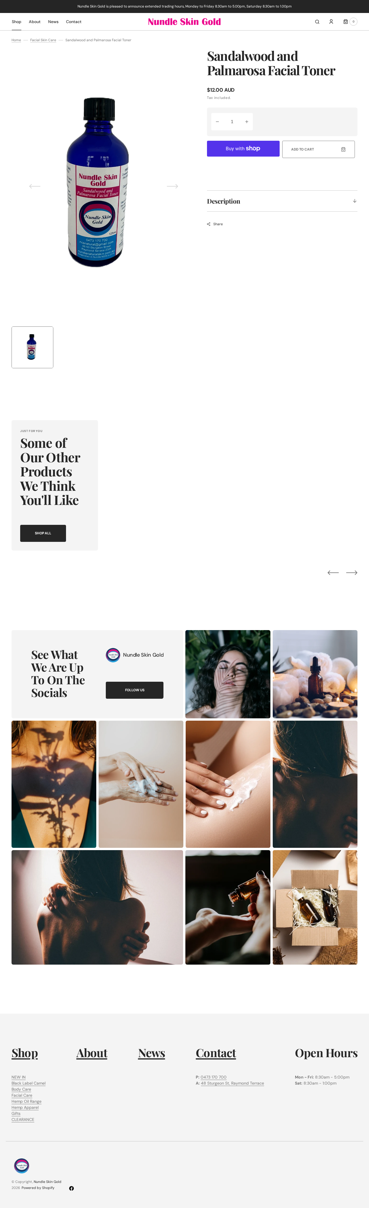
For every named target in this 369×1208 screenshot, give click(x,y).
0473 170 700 (214, 1077)
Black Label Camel (29, 1083)
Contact (216, 1052)
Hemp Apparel (25, 1107)
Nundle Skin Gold (47, 1181)
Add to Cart (302, 149)
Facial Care (22, 1095)
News (151, 1052)
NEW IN (19, 1077)
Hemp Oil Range (27, 1101)
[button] (317, 21)
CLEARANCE (23, 1119)
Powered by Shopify (38, 1188)
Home (16, 40)
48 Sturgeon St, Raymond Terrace (232, 1083)
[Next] (351, 572)
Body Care (21, 1089)
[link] (113, 655)
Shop (25, 1052)
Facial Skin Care (43, 40)
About (91, 1052)
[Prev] (333, 572)
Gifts (16, 1113)
